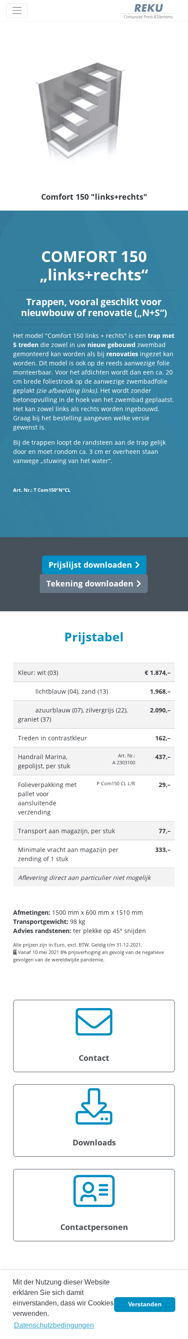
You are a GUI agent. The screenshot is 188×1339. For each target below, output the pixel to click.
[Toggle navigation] (17, 10)
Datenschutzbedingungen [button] (54, 1325)
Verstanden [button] (145, 1304)
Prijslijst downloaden (90, 564)
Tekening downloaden (89, 583)
